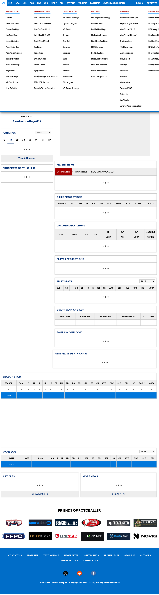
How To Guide (11, 88)
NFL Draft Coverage (71, 17)
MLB (10, 3)
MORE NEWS (90, 476)
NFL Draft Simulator (42, 17)
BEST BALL (95, 11)
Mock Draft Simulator (42, 23)
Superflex (66, 70)
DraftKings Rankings (99, 41)
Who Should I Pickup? (128, 35)
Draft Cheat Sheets (99, 70)
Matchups (124, 70)
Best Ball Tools (96, 23)
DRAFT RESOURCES (42, 11)
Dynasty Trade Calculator (44, 88)
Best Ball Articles (97, 53)
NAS (39, 3)
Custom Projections (99, 76)
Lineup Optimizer (12, 41)
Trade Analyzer (126, 41)
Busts (65, 59)
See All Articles (40, 493)
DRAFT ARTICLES (70, 11)
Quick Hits (124, 94)
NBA (17, 3)
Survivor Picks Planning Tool (130, 106)
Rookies (66, 35)
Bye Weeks (124, 100)
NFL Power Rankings (71, 88)
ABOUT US (129, 555)
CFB (46, 3)
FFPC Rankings (97, 47)
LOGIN (139, 3)
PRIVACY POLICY (69, 560)
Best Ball (66, 41)
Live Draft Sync (12, 35)
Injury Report (39, 70)
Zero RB (66, 64)
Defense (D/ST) (126, 88)
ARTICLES (9, 476)
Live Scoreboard (126, 53)
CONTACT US (15, 555)
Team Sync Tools (12, 23)
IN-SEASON (124, 11)
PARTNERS (95, 3)
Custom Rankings (12, 29)
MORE (54, 3)
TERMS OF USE (90, 560)
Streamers (124, 76)
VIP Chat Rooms (12, 82)
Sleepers (66, 53)
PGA (32, 3)
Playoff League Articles (129, 23)
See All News (118, 493)
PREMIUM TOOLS (12, 11)
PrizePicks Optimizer (14, 53)
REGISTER (152, 3)
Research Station (12, 59)
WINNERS (82, 3)
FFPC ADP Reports (41, 82)
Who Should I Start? (127, 29)
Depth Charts (39, 64)
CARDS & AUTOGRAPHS (114, 3)
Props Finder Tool (12, 47)
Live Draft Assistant (42, 29)
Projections (10, 70)
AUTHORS (145, 555)
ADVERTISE (32, 555)
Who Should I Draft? (42, 35)
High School (27, 116)
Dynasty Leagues (70, 23)
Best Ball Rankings (98, 29)
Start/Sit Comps (12, 76)
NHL (25, 3)
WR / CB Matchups (13, 64)
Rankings (37, 47)
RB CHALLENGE (111, 555)
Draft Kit (9, 17)
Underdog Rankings (99, 35)
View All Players (26, 158)
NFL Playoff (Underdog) (100, 17)
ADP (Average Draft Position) (45, 76)
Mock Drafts (68, 76)
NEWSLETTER (71, 555)
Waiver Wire (125, 82)
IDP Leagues (68, 82)
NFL (3, 3)
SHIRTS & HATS (91, 555)
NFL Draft (66, 29)
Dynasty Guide (40, 59)
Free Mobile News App (129, 17)
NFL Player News (126, 47)
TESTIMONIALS (51, 555)
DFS (61, 3)
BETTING (71, 3)
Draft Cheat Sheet (41, 41)
